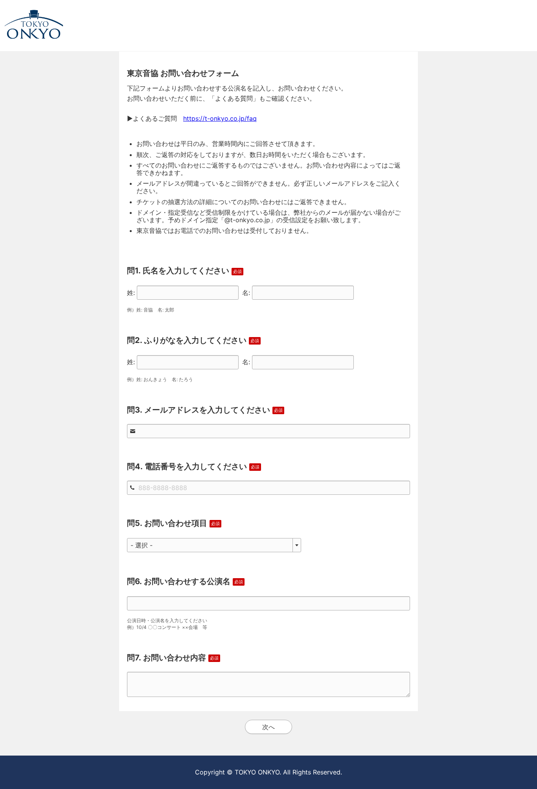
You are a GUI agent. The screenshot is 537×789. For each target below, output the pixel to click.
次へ (268, 727)
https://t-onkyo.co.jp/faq (220, 118)
